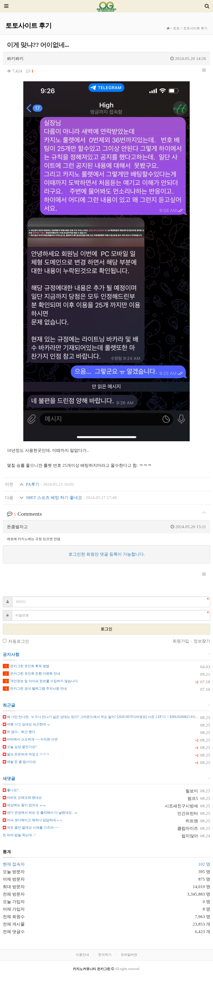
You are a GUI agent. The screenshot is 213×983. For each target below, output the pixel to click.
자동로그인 (18, 641)
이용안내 (82, 955)
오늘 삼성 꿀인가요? (21, 747)
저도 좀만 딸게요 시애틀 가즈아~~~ (32, 828)
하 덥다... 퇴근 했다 (20, 732)
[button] (203, 70)
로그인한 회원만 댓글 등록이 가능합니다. (107, 554)
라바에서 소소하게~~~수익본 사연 (32, 739)
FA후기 (49, 484)
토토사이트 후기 (195, 28)
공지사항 (11, 654)
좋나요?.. (13, 790)
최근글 (9, 705)
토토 (176, 28)
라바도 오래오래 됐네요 (24, 798)
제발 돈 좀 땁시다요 (21, 762)
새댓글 (9, 778)
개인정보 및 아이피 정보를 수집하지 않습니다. (41, 681)
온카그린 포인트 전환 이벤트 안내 (32, 674)
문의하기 (104, 955)
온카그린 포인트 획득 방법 (27, 666)
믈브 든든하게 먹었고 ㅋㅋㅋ (27, 754)
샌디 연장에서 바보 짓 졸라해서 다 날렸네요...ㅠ (42, 813)
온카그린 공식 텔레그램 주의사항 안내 (36, 688)
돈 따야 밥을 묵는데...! (19, 835)
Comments (28, 514)
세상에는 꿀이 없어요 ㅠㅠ (26, 805)
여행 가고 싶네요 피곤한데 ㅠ (28, 724)
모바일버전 (129, 955)
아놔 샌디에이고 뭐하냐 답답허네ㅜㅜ (34, 820)
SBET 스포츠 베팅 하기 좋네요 (71, 497)
